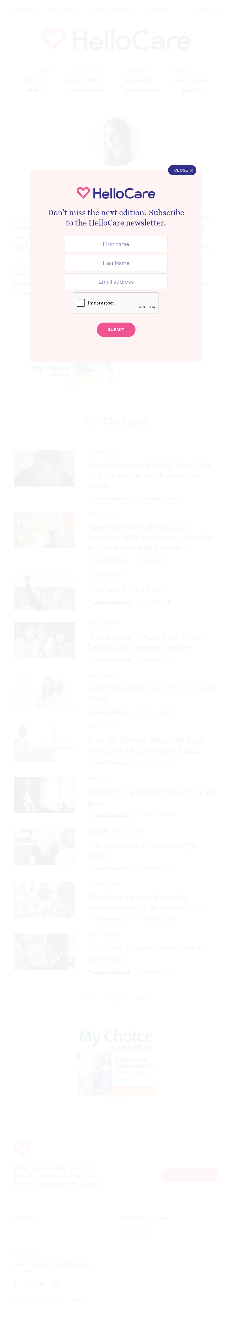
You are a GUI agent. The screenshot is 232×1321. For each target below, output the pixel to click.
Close (181, 170)
